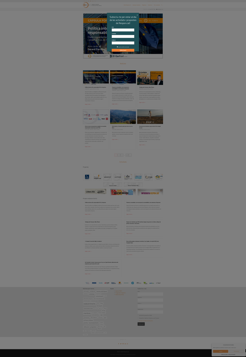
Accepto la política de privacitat (123, 47)
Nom (113, 27)
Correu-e (114, 40)
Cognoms (114, 33)
